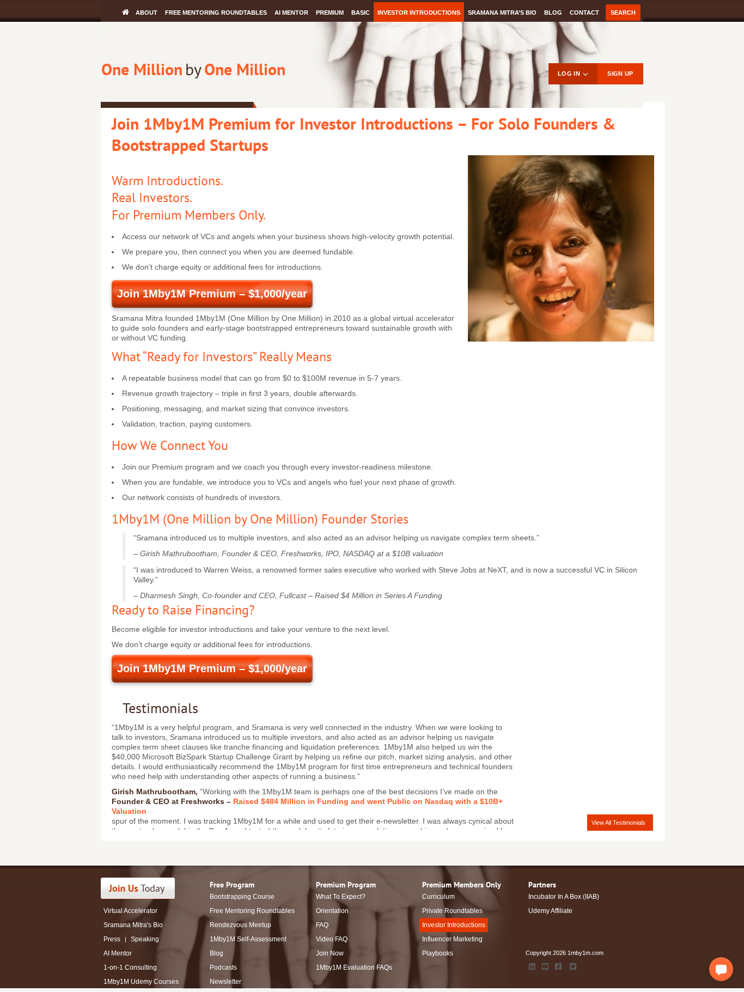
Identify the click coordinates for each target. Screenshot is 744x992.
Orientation (332, 911)
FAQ (322, 925)
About (146, 12)
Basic (360, 12)
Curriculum (438, 896)
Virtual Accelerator (130, 911)
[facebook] (558, 966)
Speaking (145, 939)
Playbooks (437, 953)
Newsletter (225, 981)
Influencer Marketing (452, 939)
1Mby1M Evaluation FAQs (354, 967)
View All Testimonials (618, 822)
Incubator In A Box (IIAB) (563, 896)
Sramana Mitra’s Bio (502, 12)
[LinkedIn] (532, 966)
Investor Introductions (418, 12)
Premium (330, 12)
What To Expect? (340, 896)
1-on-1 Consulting (130, 967)
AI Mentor (291, 12)
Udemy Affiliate (550, 911)
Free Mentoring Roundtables (216, 12)
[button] (721, 969)
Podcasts (223, 967)
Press (111, 939)
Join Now (330, 953)
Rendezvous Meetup (240, 925)
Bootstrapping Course (242, 896)
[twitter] (573, 966)
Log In (569, 73)
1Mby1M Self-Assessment (248, 939)
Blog (553, 12)
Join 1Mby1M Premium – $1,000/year (212, 294)
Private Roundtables (452, 911)
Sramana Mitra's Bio (133, 925)
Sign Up (620, 73)
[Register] (144, 888)
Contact (584, 12)
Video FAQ (331, 939)
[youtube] (545, 966)
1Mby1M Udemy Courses (141, 981)
